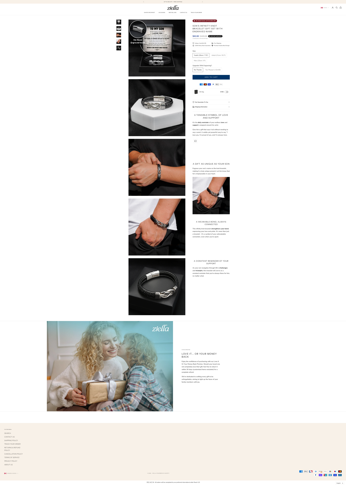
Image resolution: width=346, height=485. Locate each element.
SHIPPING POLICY (11, 440)
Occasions (162, 12)
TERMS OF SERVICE (11, 457)
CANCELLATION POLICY (13, 454)
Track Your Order (196, 12)
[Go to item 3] (118, 35)
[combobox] (340, 483)
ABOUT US (8, 465)
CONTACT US (9, 437)
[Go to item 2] (118, 28)
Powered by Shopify (163, 473)
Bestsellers (172, 12)
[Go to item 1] (118, 22)
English (339, 483)
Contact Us (183, 12)
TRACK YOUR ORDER (12, 444)
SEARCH (7, 433)
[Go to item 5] (118, 48)
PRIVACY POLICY (10, 461)
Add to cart (211, 77)
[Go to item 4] (118, 41)
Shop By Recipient (149, 12)
